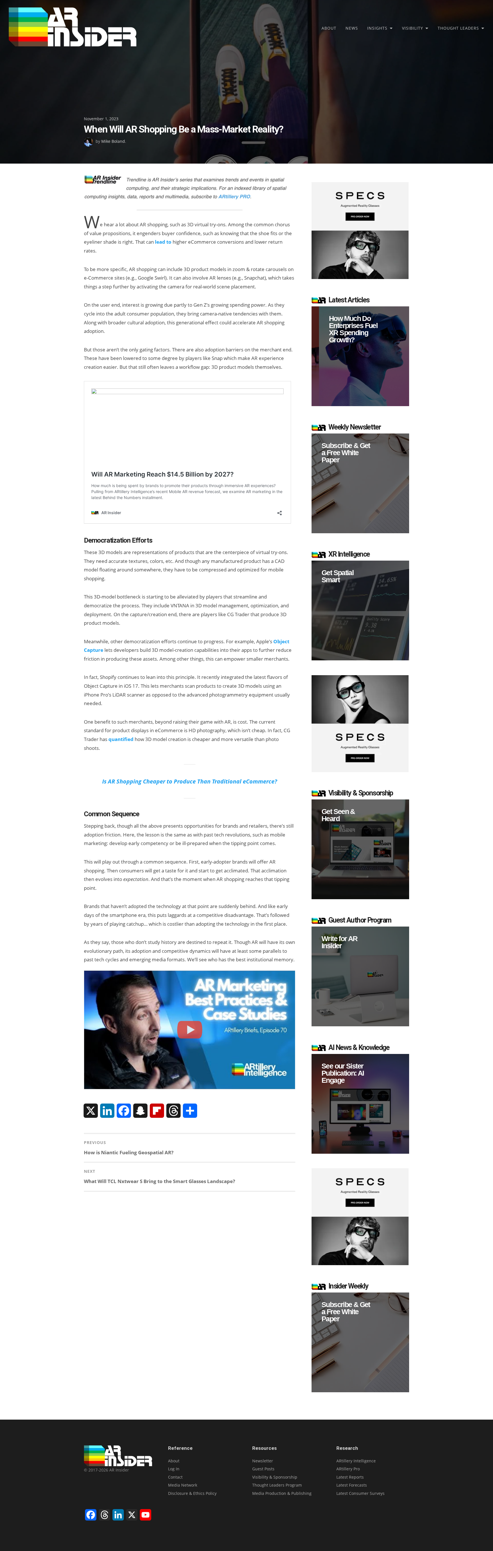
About (329, 28)
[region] (360, 356)
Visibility (412, 28)
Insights (377, 28)
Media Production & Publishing (282, 1493)
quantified (121, 739)
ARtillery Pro (348, 1468)
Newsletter (262, 1461)
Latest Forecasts (351, 1485)
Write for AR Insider (339, 942)
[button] (360, 356)
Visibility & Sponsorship (274, 1477)
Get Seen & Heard (338, 815)
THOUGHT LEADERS (458, 28)
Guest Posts (263, 1468)
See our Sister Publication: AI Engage (343, 1073)
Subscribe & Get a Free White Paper (346, 452)
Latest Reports (350, 1477)
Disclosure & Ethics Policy (192, 1493)
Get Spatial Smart (337, 576)
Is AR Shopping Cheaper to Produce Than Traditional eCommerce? (189, 781)
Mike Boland (113, 141)
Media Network (182, 1485)
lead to (163, 242)
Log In (173, 1468)
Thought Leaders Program (277, 1485)
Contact (175, 1477)
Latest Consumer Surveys (360, 1493)
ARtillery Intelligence (356, 1461)
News (351, 28)
